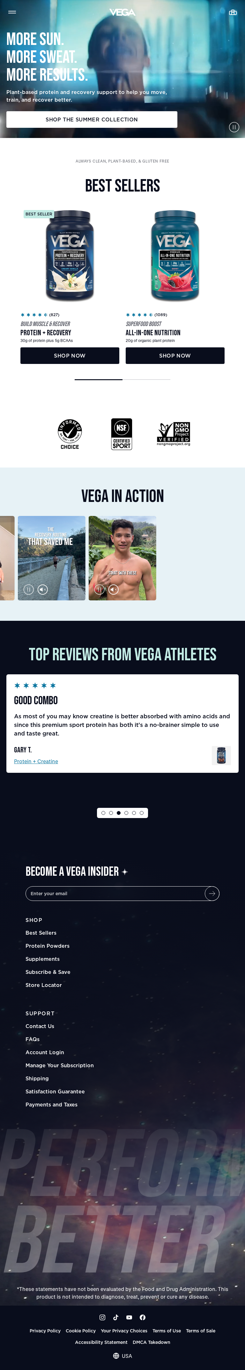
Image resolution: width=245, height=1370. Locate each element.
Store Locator (44, 985)
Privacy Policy (45, 1330)
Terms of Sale (200, 1330)
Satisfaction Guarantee (55, 1091)
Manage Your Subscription (60, 1065)
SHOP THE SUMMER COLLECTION (92, 119)
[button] (98, 379)
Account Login (45, 1052)
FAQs (33, 1039)
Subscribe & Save (48, 972)
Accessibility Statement (101, 1342)
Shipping (37, 1078)
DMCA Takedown (151, 1342)
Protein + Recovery (37, 761)
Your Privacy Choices (124, 1330)
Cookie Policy (81, 1330)
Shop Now (69, 356)
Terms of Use (166, 1330)
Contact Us (40, 1026)
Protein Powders (48, 946)
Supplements (43, 959)
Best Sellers (41, 933)
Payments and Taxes (52, 1104)
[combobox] (122, 1356)
